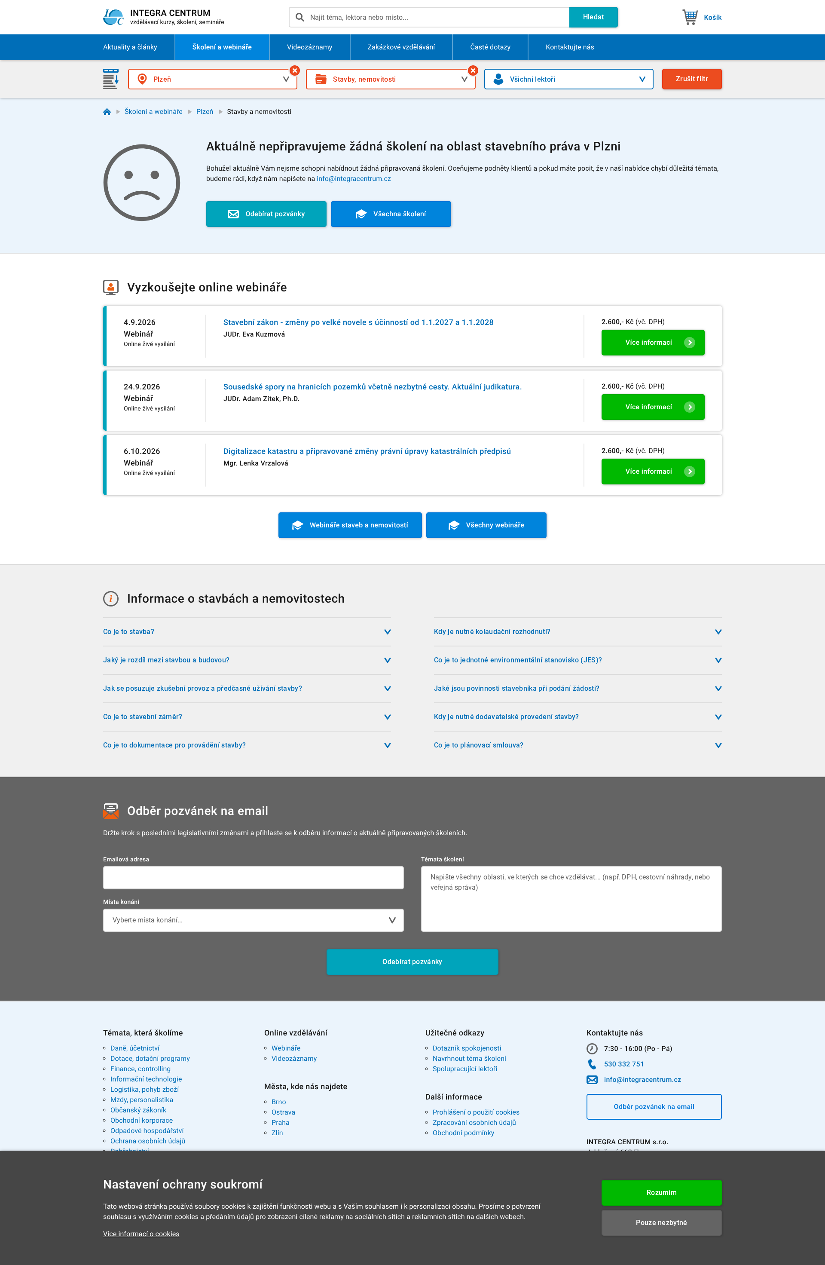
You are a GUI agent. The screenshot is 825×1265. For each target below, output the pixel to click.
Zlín (277, 1133)
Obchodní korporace (141, 1120)
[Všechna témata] (473, 70)
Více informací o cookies (141, 1234)
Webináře (286, 1048)
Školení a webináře (154, 111)
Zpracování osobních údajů (474, 1122)
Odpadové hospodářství (147, 1131)
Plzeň (205, 111)
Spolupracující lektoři (465, 1069)
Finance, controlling (140, 1069)
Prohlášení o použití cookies (476, 1112)
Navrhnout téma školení (469, 1058)
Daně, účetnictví (134, 1048)
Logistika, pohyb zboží (144, 1089)
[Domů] (107, 112)
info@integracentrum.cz (354, 179)
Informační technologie (146, 1079)
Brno (279, 1102)
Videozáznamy (294, 1058)
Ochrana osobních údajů (147, 1141)
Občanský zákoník (138, 1110)
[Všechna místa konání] (295, 70)
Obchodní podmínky (463, 1133)
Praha (281, 1122)
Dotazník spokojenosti (467, 1048)
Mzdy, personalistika (141, 1100)
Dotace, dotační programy (150, 1058)
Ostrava (283, 1112)
